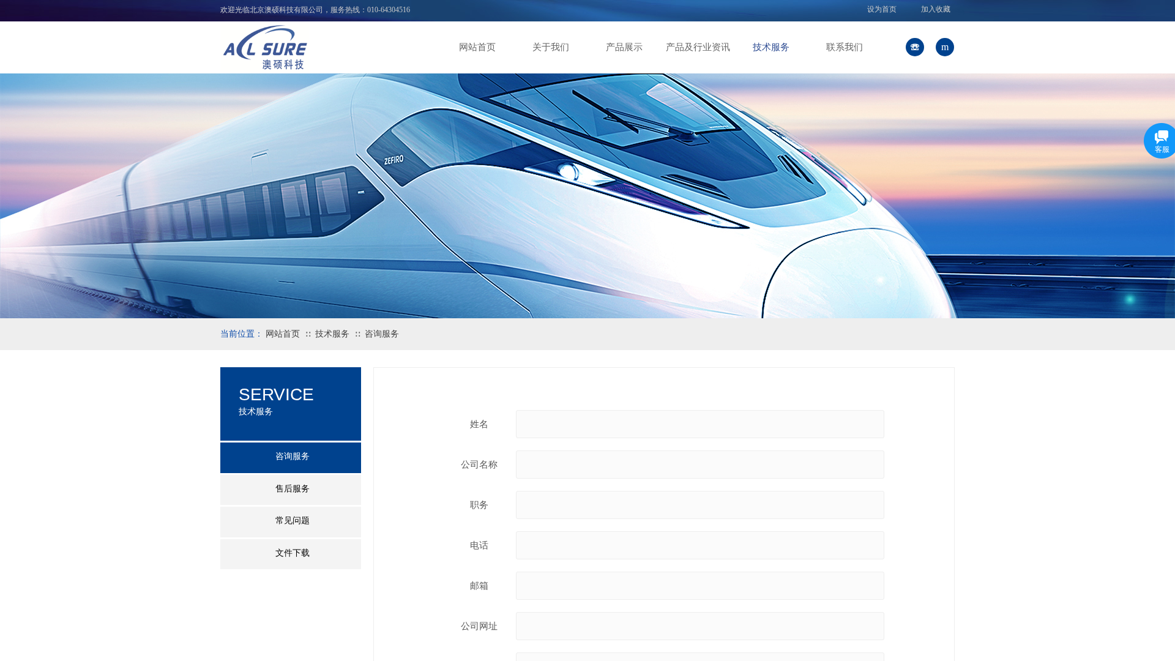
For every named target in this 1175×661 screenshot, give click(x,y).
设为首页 (882, 9)
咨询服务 (382, 333)
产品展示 (624, 47)
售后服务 (292, 488)
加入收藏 (935, 9)
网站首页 (477, 47)
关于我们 (550, 47)
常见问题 (292, 520)
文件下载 (292, 553)
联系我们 (844, 47)
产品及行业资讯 (698, 47)
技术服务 (771, 47)
